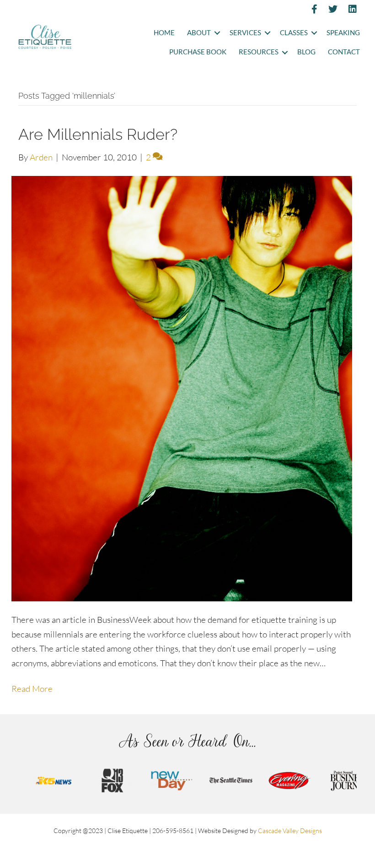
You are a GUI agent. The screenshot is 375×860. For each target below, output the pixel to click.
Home (164, 33)
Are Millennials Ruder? (97, 134)
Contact (344, 52)
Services (245, 33)
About (199, 33)
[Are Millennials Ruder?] (181, 387)
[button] (217, 33)
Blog (306, 52)
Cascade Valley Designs (290, 830)
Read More (32, 688)
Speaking (343, 33)
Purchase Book (197, 52)
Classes (294, 33)
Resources (259, 52)
